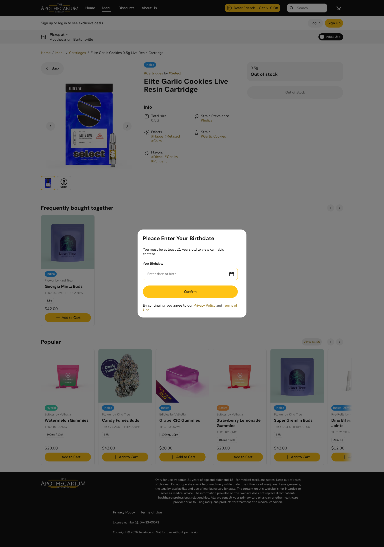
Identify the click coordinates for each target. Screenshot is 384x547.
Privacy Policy (204, 305)
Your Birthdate (153, 264)
